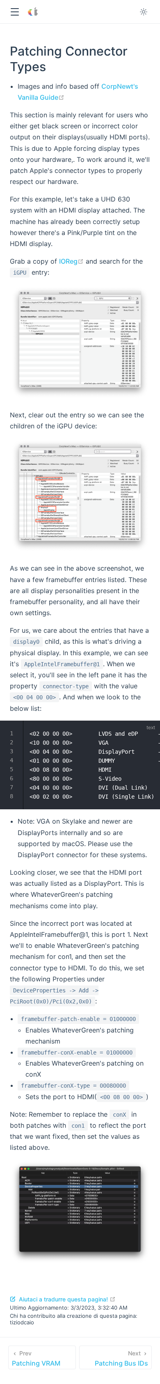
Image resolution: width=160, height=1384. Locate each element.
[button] (15, 12)
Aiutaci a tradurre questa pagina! (66, 1299)
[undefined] (149, 731)
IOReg (71, 261)
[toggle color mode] (143, 11)
